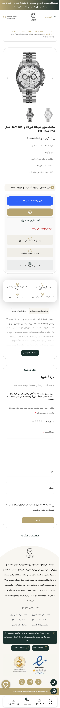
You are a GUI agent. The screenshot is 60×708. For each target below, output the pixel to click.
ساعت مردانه (26, 31)
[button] (52, 78)
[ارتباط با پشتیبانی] (4, 17)
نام (50, 468)
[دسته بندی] (38, 700)
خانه (52, 31)
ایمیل (49, 485)
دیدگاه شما (46, 429)
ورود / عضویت (13, 703)
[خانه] (48, 700)
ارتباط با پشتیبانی (12, 16)
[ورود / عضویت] (13, 700)
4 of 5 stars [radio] (33, 419)
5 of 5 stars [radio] (31, 419)
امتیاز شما (48, 418)
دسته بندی (38, 703)
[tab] (38, 308)
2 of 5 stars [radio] (37, 419)
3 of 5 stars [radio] (35, 419)
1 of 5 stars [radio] (39, 419)
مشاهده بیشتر (28, 349)
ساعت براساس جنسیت (41, 31)
